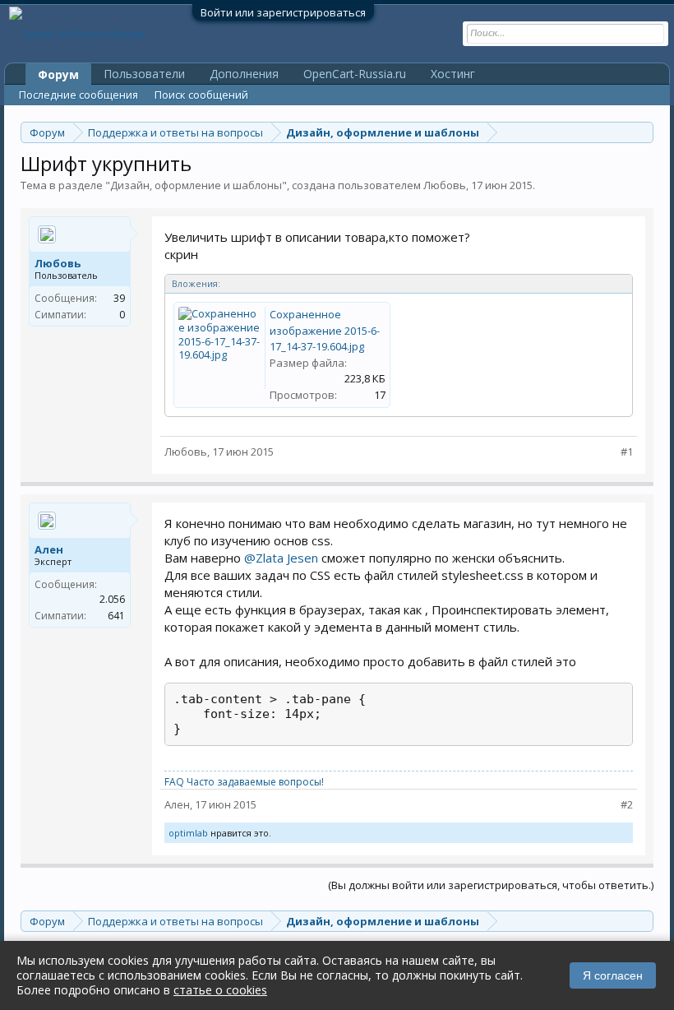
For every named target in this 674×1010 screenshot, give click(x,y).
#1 (627, 452)
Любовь (444, 185)
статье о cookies (220, 990)
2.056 (112, 599)
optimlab (188, 833)
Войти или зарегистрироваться (283, 12)
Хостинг (453, 73)
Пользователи (144, 73)
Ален (49, 549)
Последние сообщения (78, 94)
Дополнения (244, 73)
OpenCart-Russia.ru (354, 73)
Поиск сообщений (201, 94)
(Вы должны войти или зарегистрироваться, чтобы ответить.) (490, 885)
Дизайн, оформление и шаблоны (196, 185)
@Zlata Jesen (281, 557)
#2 (627, 805)
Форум (58, 74)
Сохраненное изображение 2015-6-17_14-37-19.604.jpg (325, 330)
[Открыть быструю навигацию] (643, 132)
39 (119, 298)
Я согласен (613, 975)
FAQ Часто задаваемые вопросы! (244, 782)
